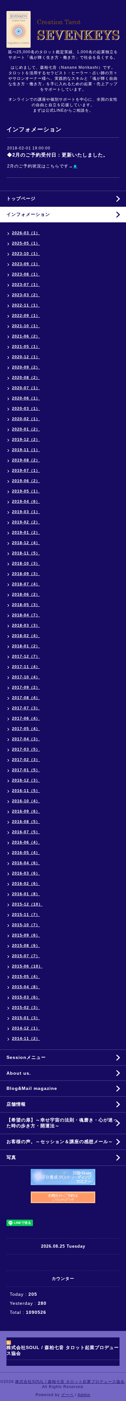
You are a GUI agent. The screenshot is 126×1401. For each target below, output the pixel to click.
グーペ (67, 1395)
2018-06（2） (26, 594)
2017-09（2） (26, 687)
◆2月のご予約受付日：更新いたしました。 (57, 154)
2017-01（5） (26, 770)
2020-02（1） (26, 419)
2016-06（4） (26, 842)
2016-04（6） (26, 863)
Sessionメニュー (26, 1057)
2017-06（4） (26, 718)
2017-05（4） (26, 728)
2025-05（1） (26, 243)
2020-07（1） (26, 388)
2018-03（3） (26, 625)
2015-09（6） (26, 935)
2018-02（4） (26, 636)
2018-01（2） (26, 646)
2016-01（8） (26, 894)
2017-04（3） (26, 739)
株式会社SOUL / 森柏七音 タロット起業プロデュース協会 (70, 1381)
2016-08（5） (26, 821)
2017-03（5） (26, 749)
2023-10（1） (26, 253)
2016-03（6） (26, 873)
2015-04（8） (26, 987)
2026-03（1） (26, 233)
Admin (84, 1395)
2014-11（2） (26, 1038)
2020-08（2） (26, 377)
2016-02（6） (26, 883)
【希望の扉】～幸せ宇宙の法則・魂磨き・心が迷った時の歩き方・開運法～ (62, 1122)
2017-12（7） (26, 656)
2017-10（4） (26, 677)
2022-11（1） (26, 305)
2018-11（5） (26, 553)
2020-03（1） (26, 408)
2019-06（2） (26, 481)
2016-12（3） (26, 780)
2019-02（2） (26, 522)
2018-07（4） (26, 584)
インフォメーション (28, 214)
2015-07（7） (26, 956)
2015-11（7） (26, 914)
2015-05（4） (26, 976)
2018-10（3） (26, 563)
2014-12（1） (26, 1028)
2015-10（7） (26, 925)
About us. (18, 1073)
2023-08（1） (26, 274)
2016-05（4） (26, 852)
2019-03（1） (26, 512)
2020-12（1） (26, 357)
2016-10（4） (26, 801)
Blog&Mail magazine (34, 1088)
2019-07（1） (26, 470)
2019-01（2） (26, 532)
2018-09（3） (26, 574)
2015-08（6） (26, 945)
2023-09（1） (26, 264)
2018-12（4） (26, 543)
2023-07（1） (26, 284)
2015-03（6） (26, 997)
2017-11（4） (26, 667)
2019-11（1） (26, 450)
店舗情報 (16, 1104)
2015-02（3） (26, 1007)
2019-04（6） (26, 501)
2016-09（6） (26, 811)
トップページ (21, 198)
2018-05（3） (26, 605)
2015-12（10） (27, 904)
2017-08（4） (26, 697)
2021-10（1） (26, 326)
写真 (11, 1157)
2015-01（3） (26, 1018)
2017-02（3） (26, 759)
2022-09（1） (26, 315)
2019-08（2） (26, 460)
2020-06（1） (26, 398)
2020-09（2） (26, 367)
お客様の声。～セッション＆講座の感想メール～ (59, 1141)
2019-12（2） (26, 439)
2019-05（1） (26, 491)
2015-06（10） (27, 966)
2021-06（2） (26, 336)
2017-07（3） (26, 708)
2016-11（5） (26, 790)
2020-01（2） (26, 429)
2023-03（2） (26, 295)
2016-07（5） (26, 832)
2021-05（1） (26, 346)
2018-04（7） (26, 615)
